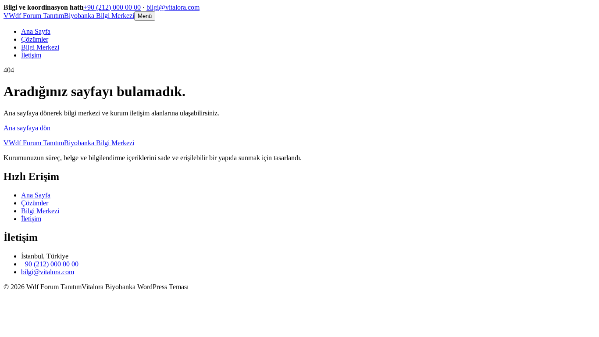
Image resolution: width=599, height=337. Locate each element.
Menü (145, 16)
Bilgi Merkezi (40, 47)
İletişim (31, 55)
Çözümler (34, 39)
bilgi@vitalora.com (173, 7)
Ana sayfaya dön (27, 128)
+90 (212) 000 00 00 (112, 7)
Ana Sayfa (35, 31)
